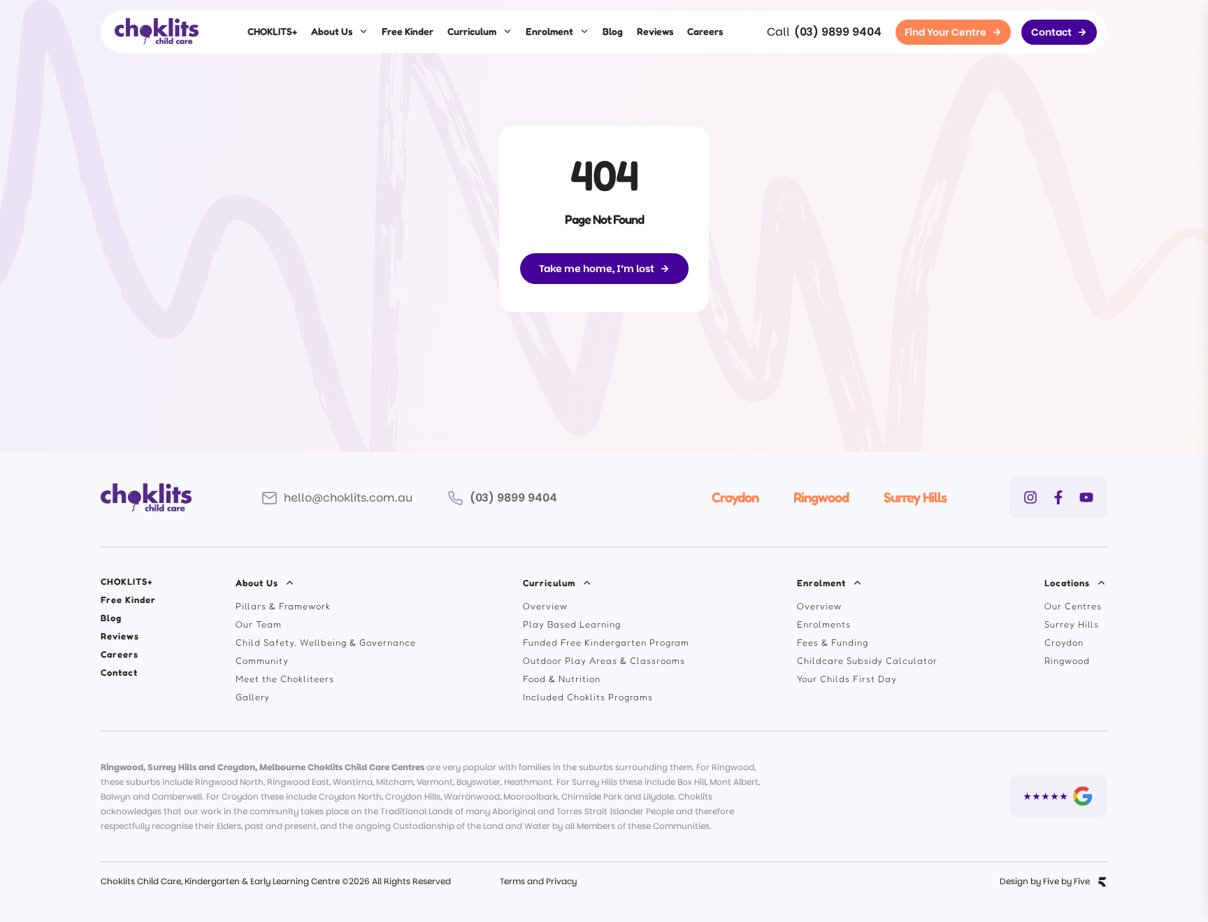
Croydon (735, 497)
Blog (613, 31)
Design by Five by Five (1045, 881)
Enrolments (824, 624)
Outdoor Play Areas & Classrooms (604, 660)
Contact (119, 672)
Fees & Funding (832, 642)
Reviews (655, 31)
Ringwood (821, 497)
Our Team (259, 624)
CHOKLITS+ (272, 31)
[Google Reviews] (1058, 796)
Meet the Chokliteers (285, 678)
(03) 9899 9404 (838, 32)
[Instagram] (1030, 497)
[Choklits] (157, 31)
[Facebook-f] (1058, 497)
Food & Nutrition (562, 678)
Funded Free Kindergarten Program (606, 642)
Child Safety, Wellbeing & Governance (326, 642)
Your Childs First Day (847, 678)
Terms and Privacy (538, 881)
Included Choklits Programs (588, 696)
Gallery (253, 696)
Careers (705, 31)
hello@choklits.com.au (348, 498)
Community (262, 660)
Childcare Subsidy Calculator (867, 660)
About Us (331, 31)
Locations (1067, 582)
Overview (545, 605)
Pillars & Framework (283, 605)
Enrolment (549, 31)
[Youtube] (1086, 497)
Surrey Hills (915, 497)
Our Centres (1073, 605)
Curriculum (471, 31)
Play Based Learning (572, 624)
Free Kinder (407, 31)
